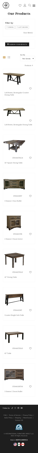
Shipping (18, 418)
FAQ (5, 415)
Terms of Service (15, 415)
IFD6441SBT (17, 310)
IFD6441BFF (17, 196)
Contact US (19, 420)
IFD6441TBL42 (17, 272)
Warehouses (27, 418)
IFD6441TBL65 (17, 348)
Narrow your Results (18, 44)
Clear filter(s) (28, 33)
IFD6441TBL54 (17, 158)
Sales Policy (8, 418)
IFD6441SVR (17, 234)
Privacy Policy (28, 415)
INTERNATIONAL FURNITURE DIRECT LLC (19, 434)
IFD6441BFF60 (17, 386)
